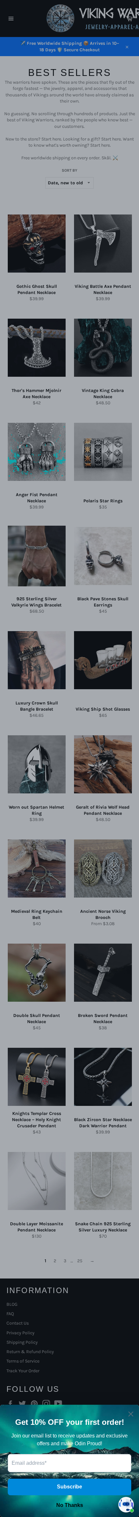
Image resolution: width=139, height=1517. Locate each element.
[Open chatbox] (126, 1504)
